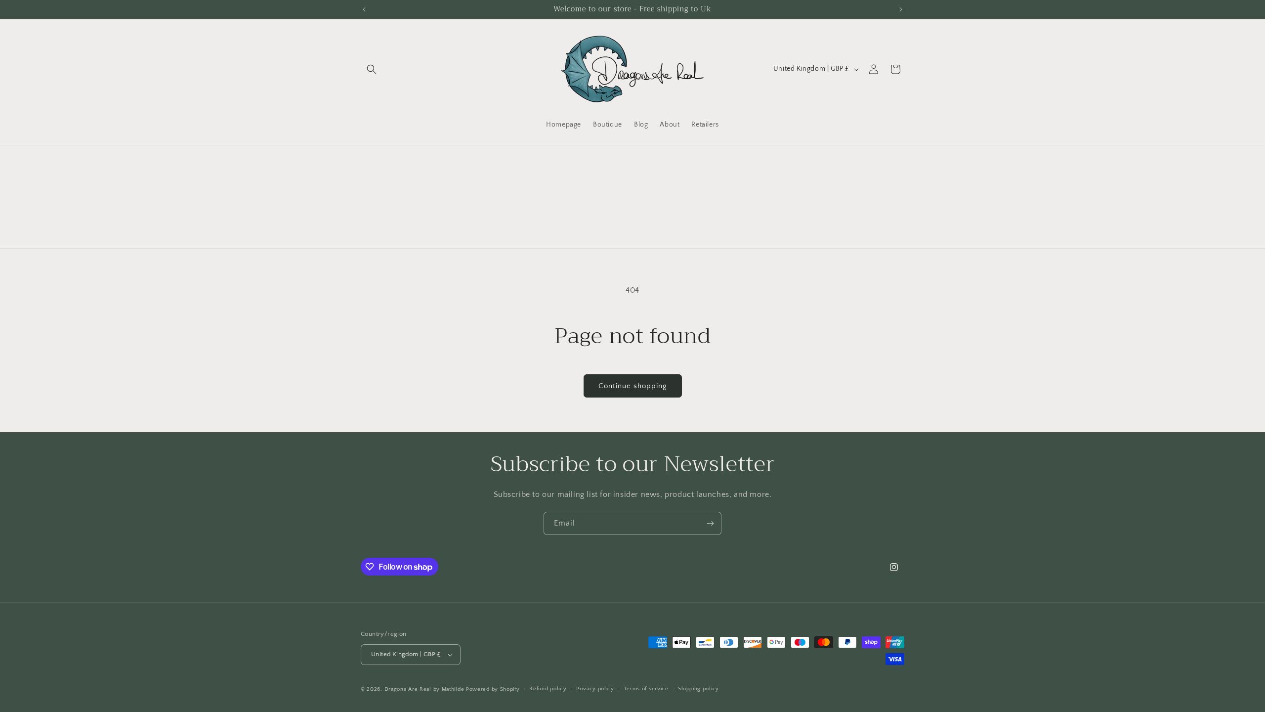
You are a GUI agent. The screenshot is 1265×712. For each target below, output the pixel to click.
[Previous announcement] (364, 9)
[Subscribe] (710, 523)
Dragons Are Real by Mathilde (424, 689)
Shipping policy (698, 689)
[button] (371, 69)
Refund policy (547, 689)
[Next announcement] (901, 9)
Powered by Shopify (493, 689)
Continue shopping (632, 386)
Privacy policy (595, 689)
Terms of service (646, 689)
